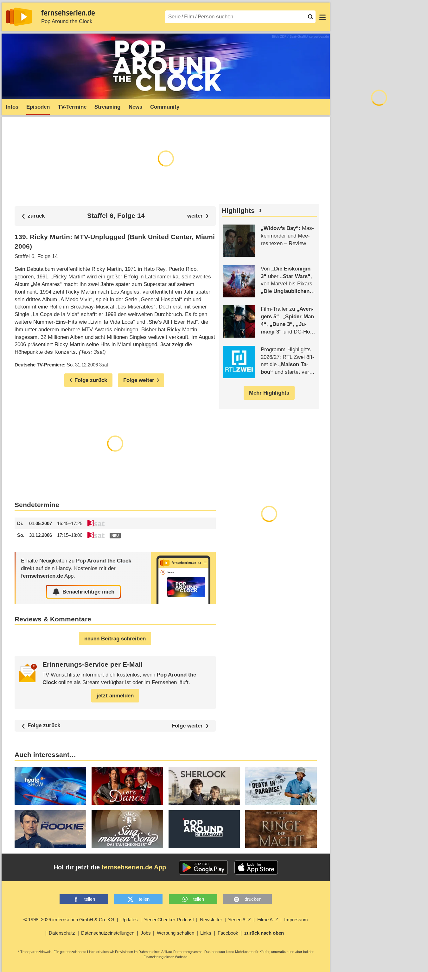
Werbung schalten (175, 933)
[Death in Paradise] (281, 786)
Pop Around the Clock (67, 21)
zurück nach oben (264, 933)
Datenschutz (62, 933)
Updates (129, 919)
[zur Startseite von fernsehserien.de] (19, 17)
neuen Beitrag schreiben (115, 639)
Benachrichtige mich (88, 592)
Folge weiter (187, 726)
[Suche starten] (310, 16)
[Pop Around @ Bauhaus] (204, 829)
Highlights (238, 210)
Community (164, 107)
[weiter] (198, 216)
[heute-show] (50, 786)
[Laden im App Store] (256, 867)
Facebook (228, 933)
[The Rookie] (50, 829)
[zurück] (33, 215)
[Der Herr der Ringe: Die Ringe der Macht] (281, 829)
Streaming (107, 107)
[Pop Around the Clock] (183, 578)
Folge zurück (44, 725)
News (135, 107)
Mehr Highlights (269, 393)
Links (205, 933)
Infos (12, 107)
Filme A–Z (267, 919)
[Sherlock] (204, 786)
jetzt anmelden (115, 696)
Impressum (296, 919)
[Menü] (322, 16)
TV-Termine (72, 107)
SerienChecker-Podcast (169, 919)
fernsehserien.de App (134, 867)
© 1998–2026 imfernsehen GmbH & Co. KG (68, 919)
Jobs (146, 933)
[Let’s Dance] (127, 786)
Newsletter (211, 919)
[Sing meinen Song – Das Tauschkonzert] (127, 829)
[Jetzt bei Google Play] (203, 867)
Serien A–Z (239, 919)
